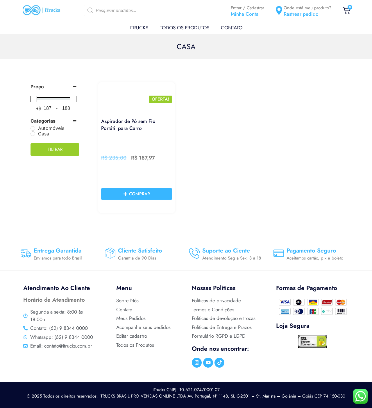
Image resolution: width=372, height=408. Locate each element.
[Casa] (33, 133)
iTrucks (139, 27)
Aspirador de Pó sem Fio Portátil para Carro (128, 125)
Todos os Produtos (184, 27)
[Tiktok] (219, 363)
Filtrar (55, 149)
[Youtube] (208, 363)
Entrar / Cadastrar (247, 8)
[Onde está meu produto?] (279, 10)
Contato (231, 27)
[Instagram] (197, 363)
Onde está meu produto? (307, 8)
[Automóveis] (33, 128)
